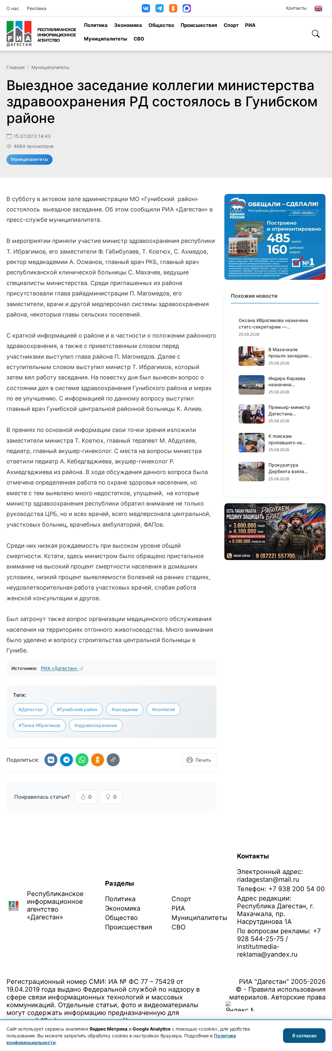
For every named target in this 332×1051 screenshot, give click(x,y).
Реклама (36, 8)
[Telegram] (159, 8)
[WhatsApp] (82, 759)
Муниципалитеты (105, 39)
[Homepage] (41, 34)
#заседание (125, 709)
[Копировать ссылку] (113, 759)
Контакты (296, 8)
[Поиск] (316, 33)
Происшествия (199, 25)
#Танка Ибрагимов (39, 725)
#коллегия (163, 709)
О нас (12, 8)
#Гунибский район (77, 709)
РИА (250, 25)
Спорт (231, 25)
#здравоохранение (96, 725)
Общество (161, 25)
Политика (96, 25)
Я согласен (304, 1035)
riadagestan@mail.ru (268, 879)
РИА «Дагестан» (60, 668)
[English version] (318, 8)
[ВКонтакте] (145, 8)
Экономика (128, 25)
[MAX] (186, 8)
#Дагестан (30, 709)
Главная (15, 67)
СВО (139, 39)
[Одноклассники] (173, 8)
